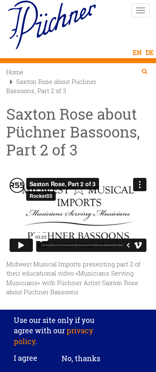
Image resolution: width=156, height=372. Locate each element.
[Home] (52, 25)
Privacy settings (78, 304)
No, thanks (81, 358)
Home (14, 72)
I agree (25, 358)
